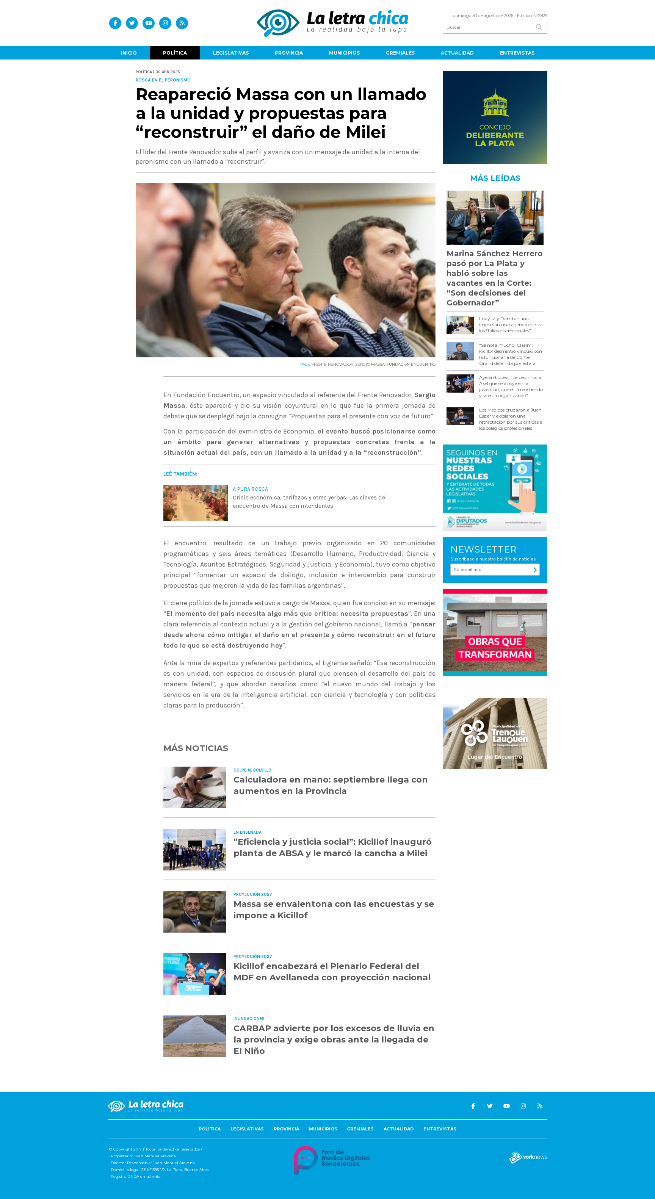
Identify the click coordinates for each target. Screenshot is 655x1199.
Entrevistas (517, 53)
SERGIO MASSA (370, 364)
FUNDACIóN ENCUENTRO (411, 364)
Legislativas (231, 53)
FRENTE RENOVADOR (332, 364)
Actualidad (457, 53)
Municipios (344, 53)
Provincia (289, 53)
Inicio (129, 53)
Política (175, 53)
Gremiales (400, 53)
